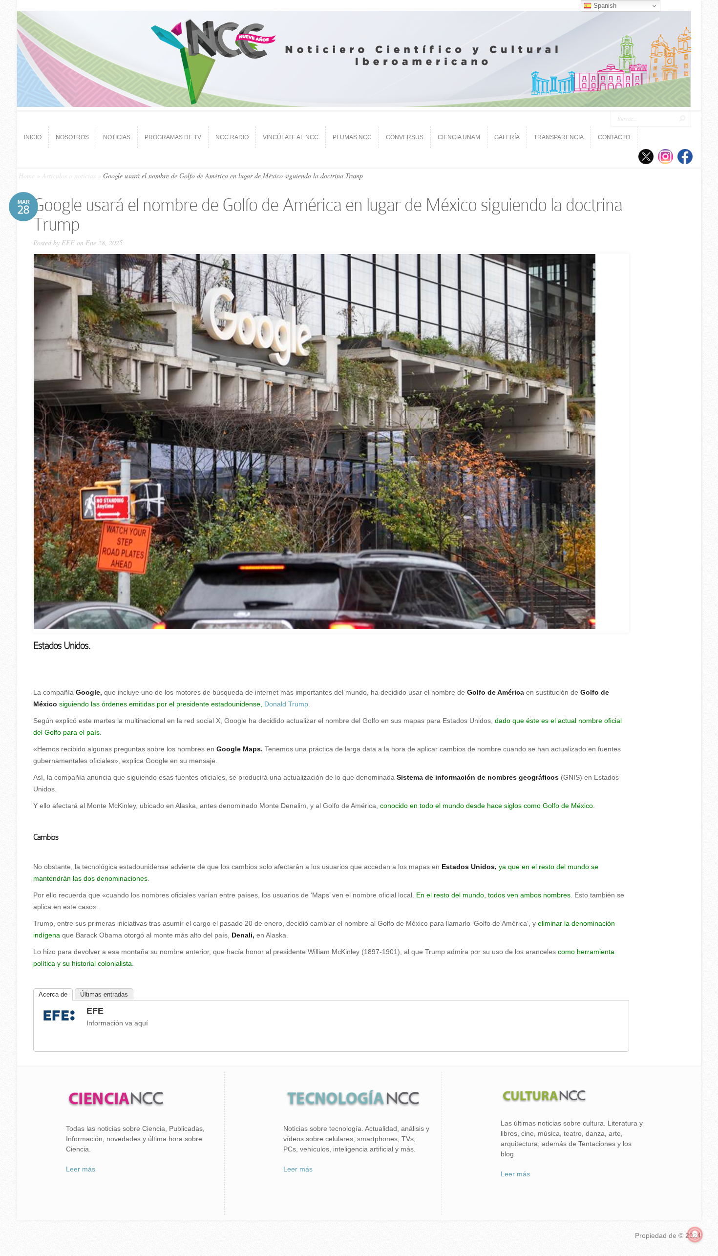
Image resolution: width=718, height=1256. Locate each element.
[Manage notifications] (695, 1234)
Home (27, 175)
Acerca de (53, 994)
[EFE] (59, 1022)
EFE (68, 242)
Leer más (80, 1169)
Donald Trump (286, 704)
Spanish (603, 5)
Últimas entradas (104, 994)
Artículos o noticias (69, 175)
